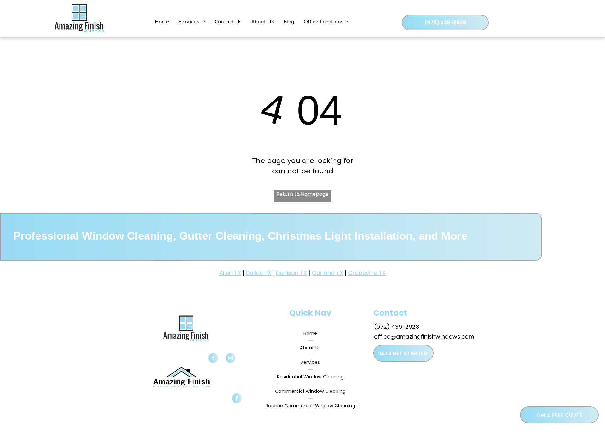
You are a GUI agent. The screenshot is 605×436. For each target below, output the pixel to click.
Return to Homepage (302, 194)
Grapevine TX (367, 273)
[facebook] (213, 358)
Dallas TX (258, 273)
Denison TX (291, 273)
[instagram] (230, 358)
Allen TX (230, 273)
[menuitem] (162, 22)
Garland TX (327, 273)
